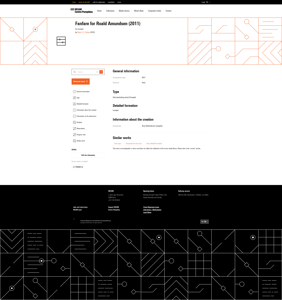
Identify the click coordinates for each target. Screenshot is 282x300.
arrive (119, 2)
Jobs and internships (80, 207)
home (99, 11)
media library (124, 11)
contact (168, 11)
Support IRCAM (113, 207)
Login (203, 2)
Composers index (154, 11)
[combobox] (88, 72)
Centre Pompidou (114, 210)
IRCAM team (77, 210)
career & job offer (84, 2)
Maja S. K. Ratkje (83, 32)
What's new (139, 11)
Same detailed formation (154, 143)
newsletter (111, 2)
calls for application (99, 2)
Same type (117, 143)
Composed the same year (134, 143)
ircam (74, 2)
